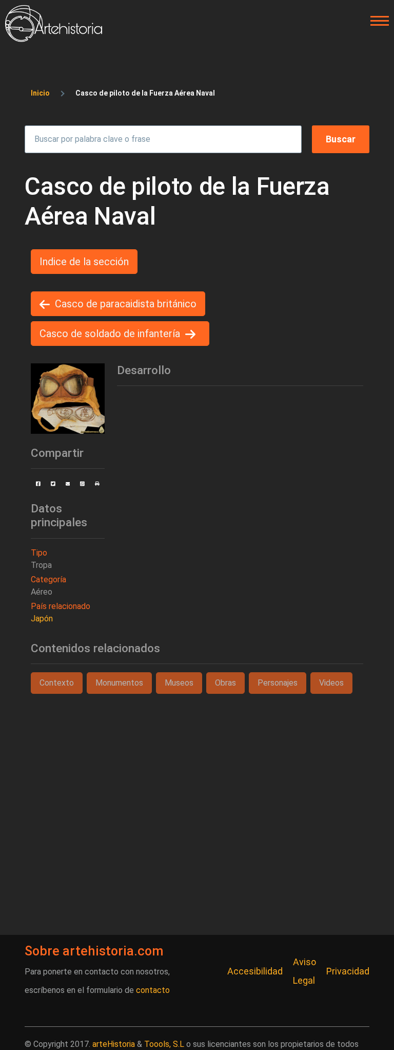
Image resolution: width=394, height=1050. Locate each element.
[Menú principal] (376, 21)
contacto (153, 990)
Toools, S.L (164, 1044)
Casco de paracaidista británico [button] (125, 304)
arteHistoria (113, 1044)
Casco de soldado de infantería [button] (110, 333)
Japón (42, 618)
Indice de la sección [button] (84, 261)
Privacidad (347, 971)
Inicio (40, 93)
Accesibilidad (255, 971)
